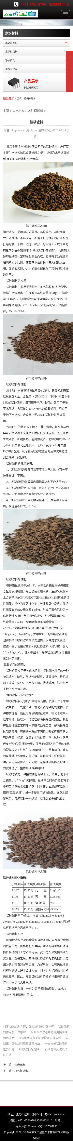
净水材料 (18, 111)
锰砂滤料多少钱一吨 (41, 1026)
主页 (6, 111)
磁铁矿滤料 (21, 1071)
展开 (69, 74)
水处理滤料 (35, 111)
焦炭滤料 (20, 1064)
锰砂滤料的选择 (29, 1049)
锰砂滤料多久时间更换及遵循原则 (39, 1037)
